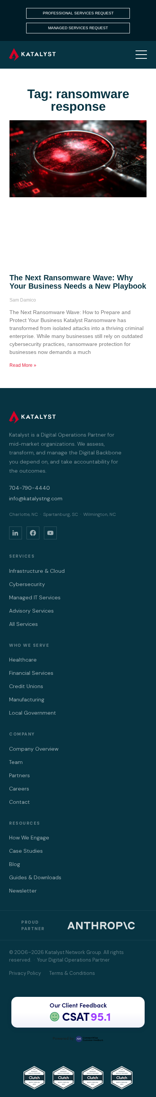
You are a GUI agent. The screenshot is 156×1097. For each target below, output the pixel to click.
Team (16, 762)
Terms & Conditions (72, 973)
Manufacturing (26, 699)
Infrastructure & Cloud (37, 570)
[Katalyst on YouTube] (50, 532)
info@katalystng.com (35, 498)
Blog (14, 864)
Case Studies (26, 850)
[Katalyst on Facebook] (33, 532)
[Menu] (141, 54)
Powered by (63, 1038)
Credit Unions (26, 686)
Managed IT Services (35, 597)
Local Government (32, 712)
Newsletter (23, 890)
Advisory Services (31, 610)
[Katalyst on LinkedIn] (15, 532)
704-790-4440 (29, 487)
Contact (19, 801)
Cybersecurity (27, 584)
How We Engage (29, 837)
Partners (19, 775)
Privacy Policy (25, 973)
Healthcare (23, 659)
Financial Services (31, 673)
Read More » (22, 365)
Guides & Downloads (35, 877)
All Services (23, 624)
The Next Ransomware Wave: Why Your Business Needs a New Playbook (77, 281)
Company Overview (33, 748)
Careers (19, 788)
